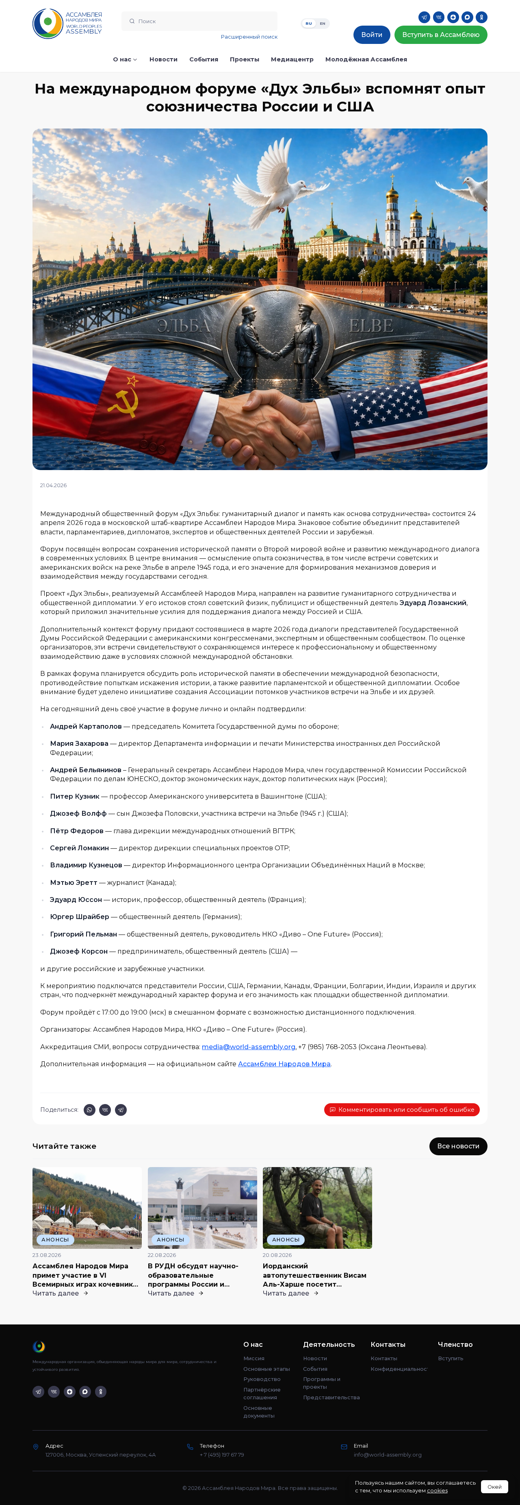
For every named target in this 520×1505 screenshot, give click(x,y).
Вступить (451, 1358)
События (315, 1369)
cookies (437, 1491)
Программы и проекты (321, 1383)
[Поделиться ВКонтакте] (105, 1110)
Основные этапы (266, 1369)
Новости (315, 1358)
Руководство (262, 1379)
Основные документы (259, 1412)
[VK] (439, 17)
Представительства (331, 1397)
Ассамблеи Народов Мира (284, 1064)
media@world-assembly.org (248, 1047)
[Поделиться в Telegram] (121, 1110)
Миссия (253, 1358)
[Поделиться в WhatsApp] (89, 1110)
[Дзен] (453, 17)
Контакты (383, 1358)
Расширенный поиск (249, 37)
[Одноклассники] (482, 17)
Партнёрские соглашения (262, 1393)
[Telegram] (424, 17)
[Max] (467, 17)
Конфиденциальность (399, 1369)
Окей (495, 1487)
